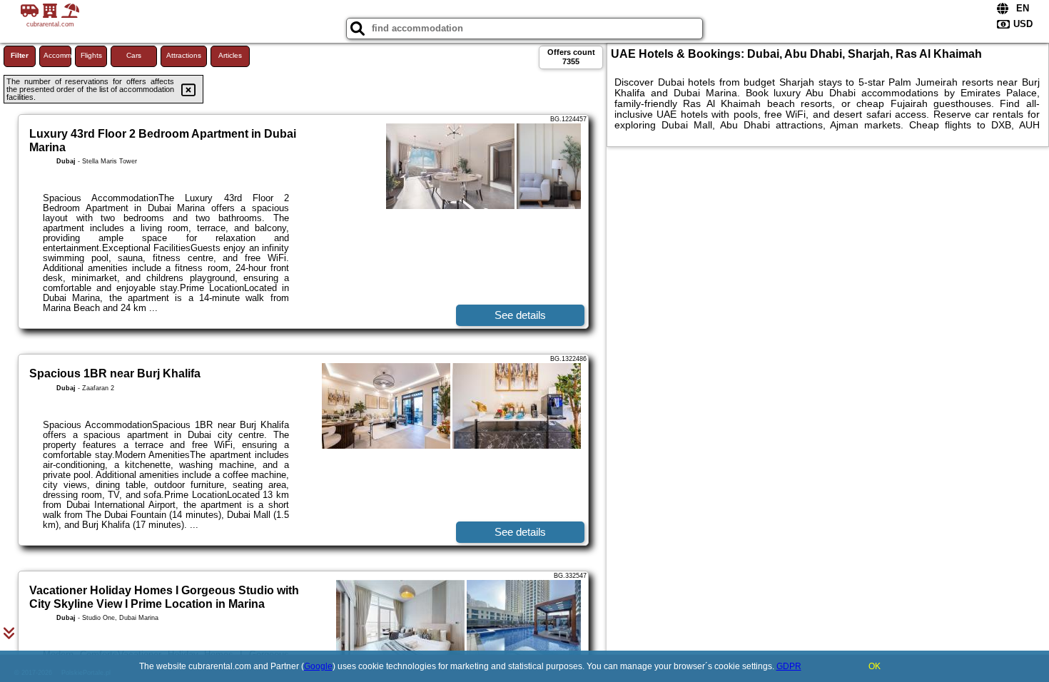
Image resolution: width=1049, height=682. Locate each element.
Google (318, 666)
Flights (91, 55)
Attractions (183, 55)
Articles (230, 55)
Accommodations (57, 55)
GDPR (788, 666)
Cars (133, 55)
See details (520, 315)
